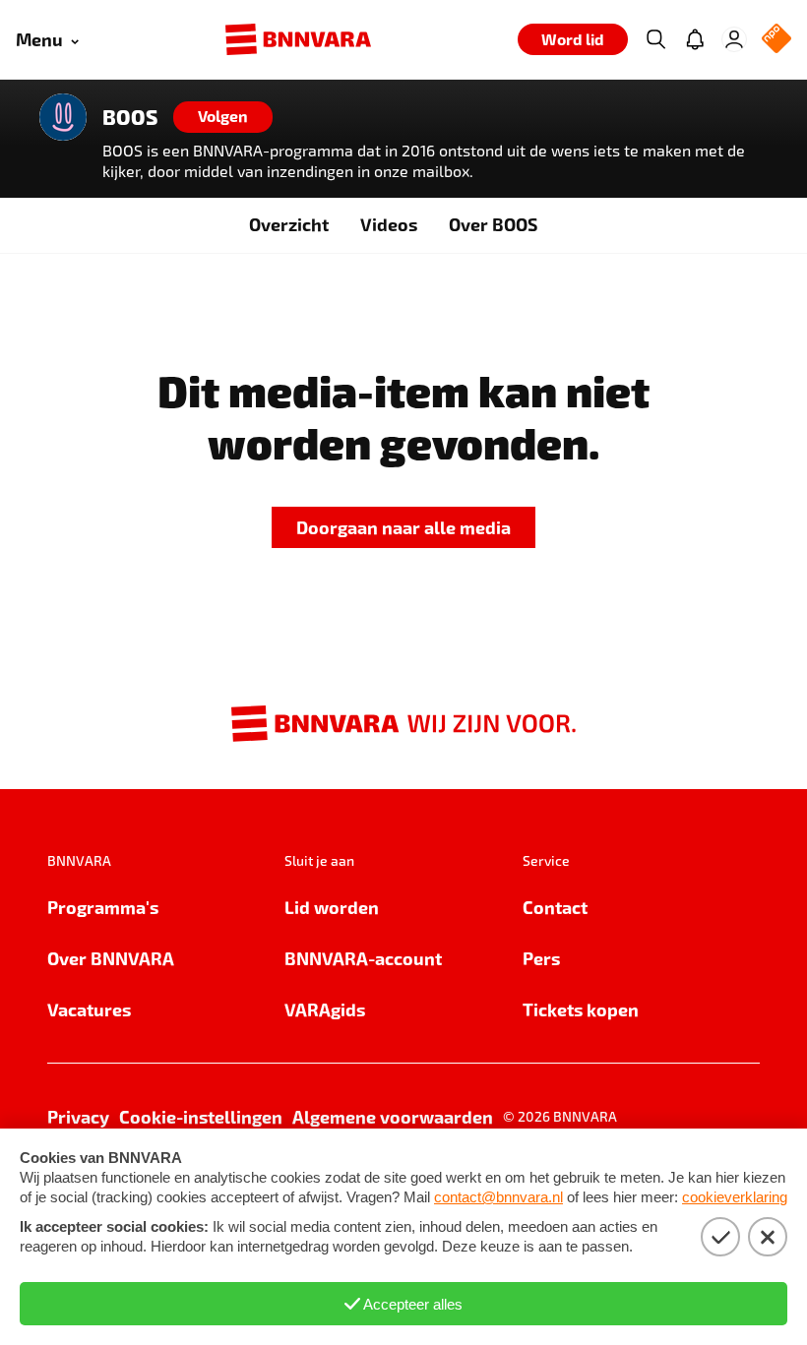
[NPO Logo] (776, 40)
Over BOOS (493, 224)
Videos (388, 224)
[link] (403, 528)
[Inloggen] (734, 39)
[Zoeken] (655, 39)
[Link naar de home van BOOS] (63, 117)
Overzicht (289, 224)
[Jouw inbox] (695, 39)
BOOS (129, 117)
